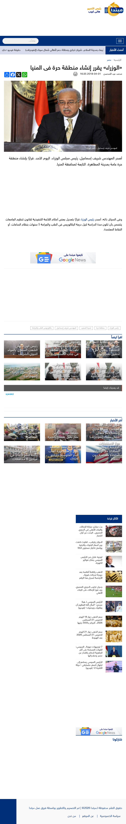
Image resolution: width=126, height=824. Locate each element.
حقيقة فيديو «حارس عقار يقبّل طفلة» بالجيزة (63, 435)
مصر (109, 60)
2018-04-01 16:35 (90, 74)
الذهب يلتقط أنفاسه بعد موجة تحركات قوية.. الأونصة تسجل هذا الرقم (90, 575)
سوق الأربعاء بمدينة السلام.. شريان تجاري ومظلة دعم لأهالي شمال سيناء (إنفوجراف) (77, 50)
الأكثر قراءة (112, 518)
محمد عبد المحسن (112, 74)
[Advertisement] (63, 26)
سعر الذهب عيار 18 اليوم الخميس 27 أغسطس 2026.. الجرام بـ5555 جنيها (89, 620)
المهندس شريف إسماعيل (66, 328)
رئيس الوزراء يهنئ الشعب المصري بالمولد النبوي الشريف (22, 350)
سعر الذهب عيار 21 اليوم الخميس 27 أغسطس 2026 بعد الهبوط (89, 635)
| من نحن (75, 816)
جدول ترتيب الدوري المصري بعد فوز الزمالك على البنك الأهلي (89, 590)
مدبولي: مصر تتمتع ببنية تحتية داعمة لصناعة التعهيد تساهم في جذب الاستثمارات (64, 348)
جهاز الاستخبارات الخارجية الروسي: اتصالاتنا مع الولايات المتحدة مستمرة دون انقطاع (106, 451)
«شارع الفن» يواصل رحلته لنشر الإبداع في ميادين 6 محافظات (24, 455)
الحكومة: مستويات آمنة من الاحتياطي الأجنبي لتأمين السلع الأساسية (104, 372)
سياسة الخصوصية (111, 816)
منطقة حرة (100, 328)
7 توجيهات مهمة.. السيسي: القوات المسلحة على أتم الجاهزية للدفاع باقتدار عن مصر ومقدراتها (89, 651)
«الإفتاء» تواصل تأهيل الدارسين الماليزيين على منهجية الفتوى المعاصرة (23, 431)
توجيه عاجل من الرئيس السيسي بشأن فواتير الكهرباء (91, 560)
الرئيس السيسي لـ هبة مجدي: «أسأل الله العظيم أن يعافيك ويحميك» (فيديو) (89, 605)
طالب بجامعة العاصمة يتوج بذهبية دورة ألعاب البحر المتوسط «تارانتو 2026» (64, 453)
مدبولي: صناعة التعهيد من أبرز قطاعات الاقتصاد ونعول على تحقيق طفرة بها (105, 348)
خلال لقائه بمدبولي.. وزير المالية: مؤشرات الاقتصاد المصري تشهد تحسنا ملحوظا (63, 370)
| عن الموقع (91, 816)
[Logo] (92, 9)
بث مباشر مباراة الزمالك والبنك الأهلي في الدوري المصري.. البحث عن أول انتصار (90, 531)
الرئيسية (117, 60)
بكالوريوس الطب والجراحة (42, 328)
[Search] (3, 38)
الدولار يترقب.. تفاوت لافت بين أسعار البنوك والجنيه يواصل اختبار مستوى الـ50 (89, 545)
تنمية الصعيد (86, 328)
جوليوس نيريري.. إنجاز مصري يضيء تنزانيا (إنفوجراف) (24, 372)
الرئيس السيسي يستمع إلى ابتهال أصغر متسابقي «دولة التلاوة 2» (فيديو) (89, 665)
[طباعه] (75, 74)
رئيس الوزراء (87, 219)
